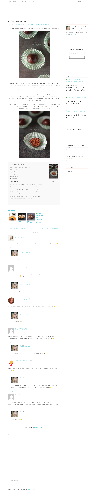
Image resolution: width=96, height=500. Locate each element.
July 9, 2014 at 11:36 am (21, 361)
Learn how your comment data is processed (39, 489)
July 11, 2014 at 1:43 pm (21, 395)
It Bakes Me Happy (48, 8)
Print (53, 181)
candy (16, 24)
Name (10, 456)
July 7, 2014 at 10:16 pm (21, 237)
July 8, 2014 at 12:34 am (21, 267)
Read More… (74, 34)
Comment (10, 434)
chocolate (37, 24)
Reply (9, 247)
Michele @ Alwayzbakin (21, 298)
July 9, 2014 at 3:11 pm (24, 346)
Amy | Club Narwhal (20, 328)
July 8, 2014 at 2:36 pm (24, 284)
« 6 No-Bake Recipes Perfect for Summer (18, 228)
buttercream (31, 24)
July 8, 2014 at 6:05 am (21, 299)
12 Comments (24, 18)
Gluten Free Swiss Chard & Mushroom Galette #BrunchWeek (76, 87)
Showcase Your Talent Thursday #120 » (50, 228)
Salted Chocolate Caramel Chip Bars (74, 102)
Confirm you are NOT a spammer (17, 485)
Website (10, 471)
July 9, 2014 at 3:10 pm (24, 378)
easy (19, 24)
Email (10, 464)
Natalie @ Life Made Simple (22, 360)
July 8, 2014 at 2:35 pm (24, 252)
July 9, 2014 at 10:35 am (21, 329)
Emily (20, 250)
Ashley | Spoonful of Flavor (23, 235)
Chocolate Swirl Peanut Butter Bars (76, 116)
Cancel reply (41, 427)
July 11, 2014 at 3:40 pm (24, 412)
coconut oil (44, 24)
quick (49, 24)
